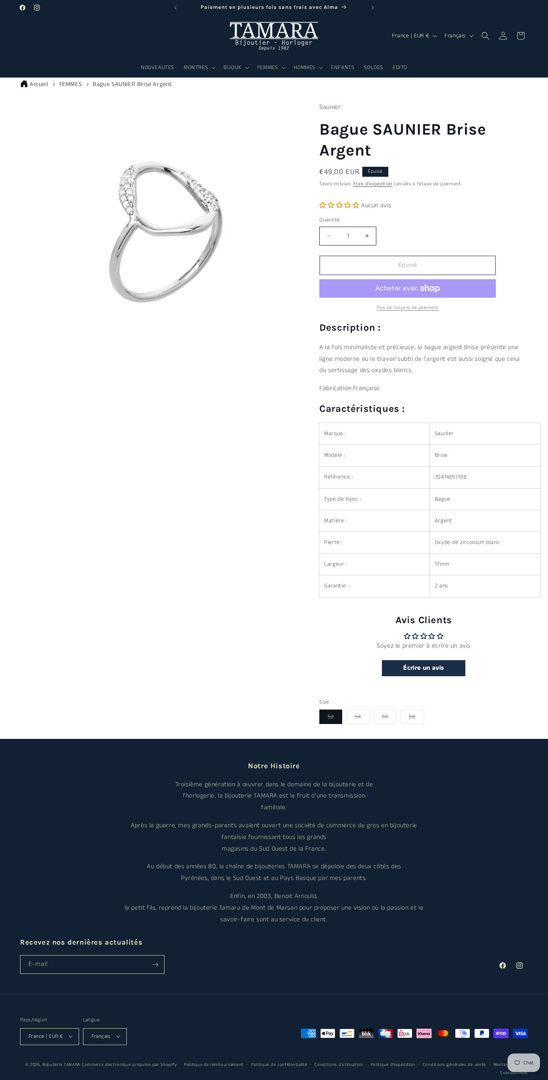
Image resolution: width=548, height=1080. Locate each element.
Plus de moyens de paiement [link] (408, 307)
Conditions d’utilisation (339, 1064)
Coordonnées (514, 1073)
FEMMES (70, 84)
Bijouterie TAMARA (61, 1064)
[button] (199, 67)
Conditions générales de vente (454, 1064)
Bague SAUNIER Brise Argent (132, 84)
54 (362, 718)
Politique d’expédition (393, 1064)
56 (389, 718)
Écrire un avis (423, 668)
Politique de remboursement (214, 1064)
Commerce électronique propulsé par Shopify (129, 1064)
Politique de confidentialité (279, 1064)
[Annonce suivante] (373, 7)
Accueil (39, 84)
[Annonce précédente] (175, 7)
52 (335, 718)
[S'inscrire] (155, 964)
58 (416, 718)
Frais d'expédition (373, 183)
